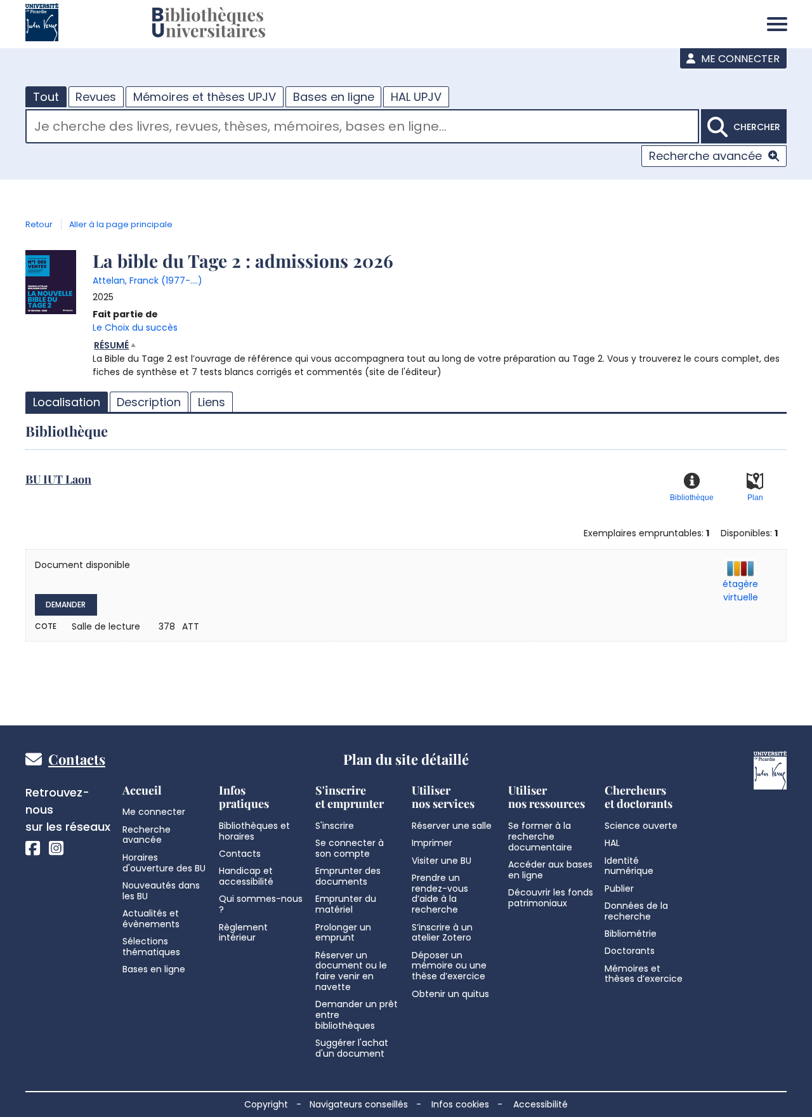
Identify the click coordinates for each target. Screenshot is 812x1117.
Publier (619, 888)
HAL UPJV (416, 97)
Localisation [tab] (66, 402)
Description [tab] (149, 402)
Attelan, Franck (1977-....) (147, 280)
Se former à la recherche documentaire (540, 836)
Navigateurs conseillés (359, 1104)
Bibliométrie (631, 933)
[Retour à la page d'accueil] (208, 24)
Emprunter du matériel (345, 904)
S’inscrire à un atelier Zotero (442, 932)
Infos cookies (460, 1104)
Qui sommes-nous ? (261, 904)
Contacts (76, 759)
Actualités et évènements (151, 918)
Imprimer (432, 842)
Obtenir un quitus (450, 994)
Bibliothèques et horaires (254, 831)
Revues (95, 97)
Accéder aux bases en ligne (550, 870)
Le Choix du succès (135, 327)
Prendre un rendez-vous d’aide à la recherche (440, 893)
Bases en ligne (333, 97)
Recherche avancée (705, 156)
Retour (39, 224)
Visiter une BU (441, 860)
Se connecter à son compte (349, 848)
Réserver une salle (452, 825)
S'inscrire (334, 825)
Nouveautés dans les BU (161, 890)
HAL (612, 842)
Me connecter (739, 59)
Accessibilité (540, 1104)
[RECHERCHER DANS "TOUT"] (362, 127)
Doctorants (630, 950)
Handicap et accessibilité (246, 876)
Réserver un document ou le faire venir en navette (351, 971)
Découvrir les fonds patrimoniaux (550, 897)
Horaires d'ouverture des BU (164, 863)
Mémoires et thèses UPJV (204, 97)
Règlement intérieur (243, 932)
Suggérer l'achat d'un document (351, 1048)
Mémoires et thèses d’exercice (644, 974)
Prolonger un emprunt (343, 932)
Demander (66, 604)
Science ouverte (641, 825)
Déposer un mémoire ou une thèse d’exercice (449, 966)
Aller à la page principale (121, 224)
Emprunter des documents (348, 876)
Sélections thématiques (151, 946)
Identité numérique (629, 866)
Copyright (266, 1104)
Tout (46, 97)
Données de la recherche (636, 911)
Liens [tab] (211, 402)
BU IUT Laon (58, 479)
